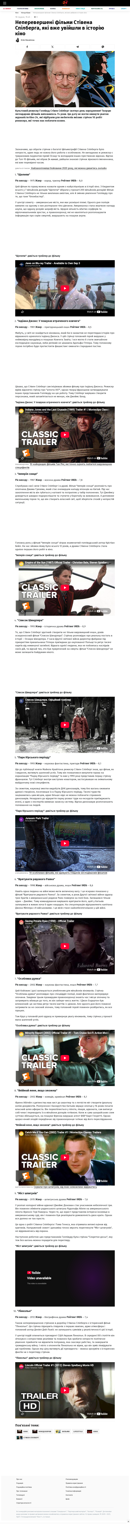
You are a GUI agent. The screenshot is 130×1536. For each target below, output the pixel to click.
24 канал (53, 159)
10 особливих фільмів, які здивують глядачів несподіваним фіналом (68, 872)
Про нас (19, 1479)
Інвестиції (80, 9)
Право (112, 9)
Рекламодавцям (72, 1479)
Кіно (17, 13)
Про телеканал (21, 1491)
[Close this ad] (128, 1521)
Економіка (39, 9)
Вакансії (19, 1499)
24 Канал (7, 9)
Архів (67, 1499)
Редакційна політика (24, 1487)
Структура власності (23, 1503)
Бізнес (53, 9)
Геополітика (22, 9)
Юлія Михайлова (27, 40)
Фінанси (66, 9)
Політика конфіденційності (76, 1487)
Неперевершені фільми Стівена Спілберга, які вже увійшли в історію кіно (60, 13)
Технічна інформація (73, 1491)
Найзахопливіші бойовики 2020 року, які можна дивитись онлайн (68, 168)
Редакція (19, 1483)
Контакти (69, 1495)
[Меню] (4, 3)
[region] (65, 1530)
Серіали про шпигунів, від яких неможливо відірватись (65, 1186)
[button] (27, 47)
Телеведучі (20, 1495)
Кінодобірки (26, 13)
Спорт (123, 9)
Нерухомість (97, 9)
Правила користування (74, 1483)
